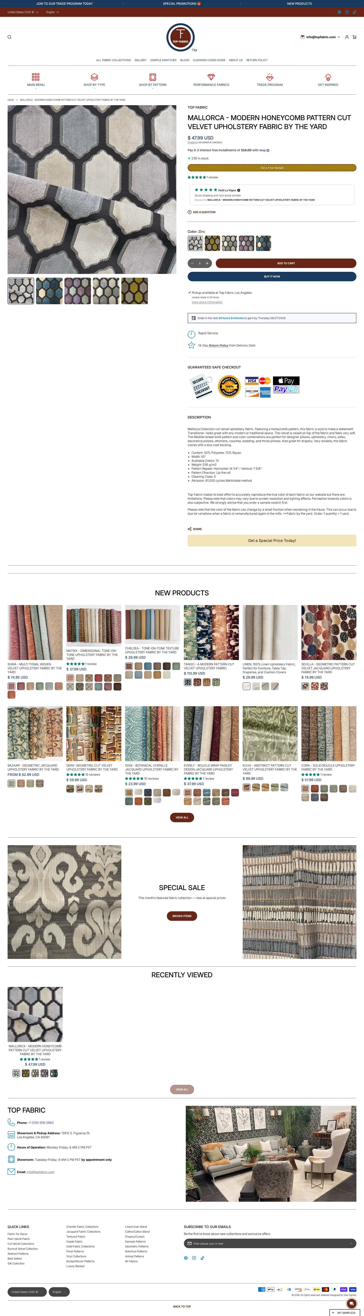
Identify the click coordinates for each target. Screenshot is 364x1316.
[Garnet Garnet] (197, 682)
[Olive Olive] (80, 687)
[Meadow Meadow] (129, 801)
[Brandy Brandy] (129, 793)
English (50, 12)
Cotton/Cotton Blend (137, 1231)
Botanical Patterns (136, 1251)
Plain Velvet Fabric (19, 1238)
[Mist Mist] (333, 789)
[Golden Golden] (188, 801)
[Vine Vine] (148, 801)
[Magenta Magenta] (11, 686)
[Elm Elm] (40, 686)
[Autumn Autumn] (129, 666)
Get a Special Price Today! (272, 540)
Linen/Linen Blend (136, 1226)
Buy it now (272, 276)
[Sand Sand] (148, 675)
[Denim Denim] (148, 793)
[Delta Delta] (148, 666)
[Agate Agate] (70, 789)
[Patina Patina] (98, 687)
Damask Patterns (135, 1241)
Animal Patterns (134, 1256)
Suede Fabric (74, 1241)
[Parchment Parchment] (89, 687)
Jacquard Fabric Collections (83, 1231)
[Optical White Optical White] (246, 686)
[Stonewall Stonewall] (40, 783)
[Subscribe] (351, 1243)
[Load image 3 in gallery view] (77, 291)
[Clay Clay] (98, 678)
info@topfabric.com (321, 37)
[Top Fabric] (181, 37)
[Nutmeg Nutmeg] (343, 789)
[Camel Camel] (89, 678)
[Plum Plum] (108, 687)
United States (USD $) (21, 12)
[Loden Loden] (176, 666)
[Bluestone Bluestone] (188, 682)
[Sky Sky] (49, 686)
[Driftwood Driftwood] (229, 243)
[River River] (284, 787)
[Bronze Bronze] (305, 686)
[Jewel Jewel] (315, 686)
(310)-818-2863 (43, 1123)
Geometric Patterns (136, 1246)
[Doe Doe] (117, 678)
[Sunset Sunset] (11, 695)
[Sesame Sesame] (157, 675)
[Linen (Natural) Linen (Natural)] (265, 686)
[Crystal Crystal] (89, 789)
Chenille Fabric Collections (82, 1226)
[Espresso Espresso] (167, 666)
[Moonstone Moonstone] (30, 783)
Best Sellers (15, 1258)
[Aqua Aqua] (11, 783)
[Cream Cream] (138, 792)
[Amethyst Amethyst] (21, 686)
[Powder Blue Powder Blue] (138, 675)
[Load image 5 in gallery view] (134, 291)
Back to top (182, 1306)
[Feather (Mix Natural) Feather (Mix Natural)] (275, 686)
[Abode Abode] (70, 678)
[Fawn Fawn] (167, 793)
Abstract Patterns (18, 1253)
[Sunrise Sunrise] (59, 686)
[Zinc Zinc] (195, 243)
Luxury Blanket (75, 1266)
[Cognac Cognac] (108, 678)
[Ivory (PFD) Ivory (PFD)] (256, 686)
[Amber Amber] (80, 789)
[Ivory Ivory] (70, 687)
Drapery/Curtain (134, 1236)
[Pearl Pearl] (352, 789)
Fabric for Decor (17, 1233)
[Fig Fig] (246, 243)
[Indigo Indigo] (263, 243)
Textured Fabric (75, 1236)
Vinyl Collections (76, 1256)
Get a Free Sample (272, 167)
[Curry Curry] (212, 243)
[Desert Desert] (21, 783)
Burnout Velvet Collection (23, 1248)
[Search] (9, 37)
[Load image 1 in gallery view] (21, 291)
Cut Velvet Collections (21, 1243)
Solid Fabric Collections (80, 1246)
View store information (207, 302)
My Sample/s (346, 1312)
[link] (182, 1089)
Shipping (192, 142)
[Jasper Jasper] (98, 789)
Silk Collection (16, 1263)
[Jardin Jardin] (207, 801)
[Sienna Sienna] (138, 801)
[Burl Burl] (246, 787)
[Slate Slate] (315, 797)
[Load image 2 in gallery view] (49, 291)
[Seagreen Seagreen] (216, 682)
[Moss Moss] (275, 787)
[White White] (157, 800)
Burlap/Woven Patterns (80, 1261)
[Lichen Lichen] (324, 789)
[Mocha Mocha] (207, 682)
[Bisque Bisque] (80, 678)
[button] (36, 80)
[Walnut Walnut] (117, 687)
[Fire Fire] (315, 789)
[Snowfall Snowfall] (167, 675)
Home (11, 99)
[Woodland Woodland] (324, 797)
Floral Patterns (75, 1251)
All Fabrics (131, 1261)
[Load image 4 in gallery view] (106, 291)
